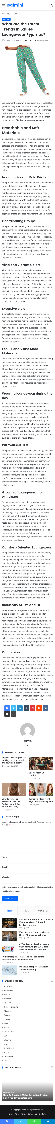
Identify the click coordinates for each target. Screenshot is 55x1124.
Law (5, 1036)
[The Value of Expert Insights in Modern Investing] (9, 970)
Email (5, 867)
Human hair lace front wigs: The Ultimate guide (41, 800)
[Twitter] (13, 708)
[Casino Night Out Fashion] (41, 763)
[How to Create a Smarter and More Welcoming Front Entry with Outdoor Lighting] (9, 923)
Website (5, 877)
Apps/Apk (8, 986)
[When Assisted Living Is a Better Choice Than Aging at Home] (9, 936)
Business (7, 999)
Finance (7, 1019)
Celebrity (7, 1003)
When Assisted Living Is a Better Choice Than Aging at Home (34, 933)
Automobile (8, 990)
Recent (10, 911)
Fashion (14, 14)
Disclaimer (43, 1114)
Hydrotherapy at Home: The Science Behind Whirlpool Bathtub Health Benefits (23, 958)
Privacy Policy (20, 1114)
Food (6, 1023)
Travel (6, 1061)
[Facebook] (7, 708)
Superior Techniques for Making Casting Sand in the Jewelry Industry (13, 760)
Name (5, 857)
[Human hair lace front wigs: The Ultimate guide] (41, 789)
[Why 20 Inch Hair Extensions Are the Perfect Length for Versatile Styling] (14, 789)
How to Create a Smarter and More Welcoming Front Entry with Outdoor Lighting (36, 922)
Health (6, 1027)
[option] (27, 1086)
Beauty (7, 994)
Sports (6, 1052)
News (6, 1044)
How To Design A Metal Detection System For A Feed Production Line (25, 1096)
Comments (43, 911)
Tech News (8, 1056)
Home (6, 14)
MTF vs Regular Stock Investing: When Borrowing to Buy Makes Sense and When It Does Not (34, 947)
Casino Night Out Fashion (37, 774)
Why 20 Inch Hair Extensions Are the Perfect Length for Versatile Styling (11, 803)
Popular (25, 911)
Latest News (9, 1032)
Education (8, 1011)
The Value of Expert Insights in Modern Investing (33, 968)
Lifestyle (7, 1040)
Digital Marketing (11, 1007)
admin (7, 41)
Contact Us (32, 1114)
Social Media (9, 1048)
